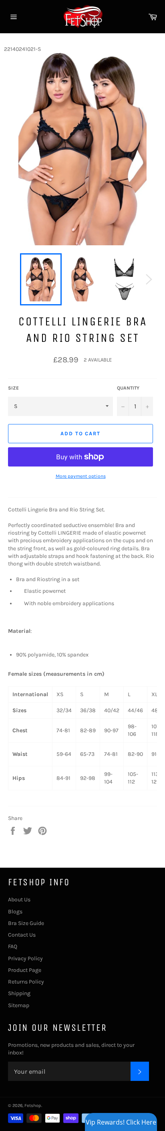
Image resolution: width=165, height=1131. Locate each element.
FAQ (12, 946)
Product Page (24, 970)
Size (13, 388)
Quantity (128, 388)
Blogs (15, 911)
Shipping (19, 993)
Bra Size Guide (26, 923)
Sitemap (18, 1005)
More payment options (81, 476)
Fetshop (32, 1105)
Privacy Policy (25, 958)
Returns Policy (26, 981)
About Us (19, 899)
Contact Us (22, 934)
